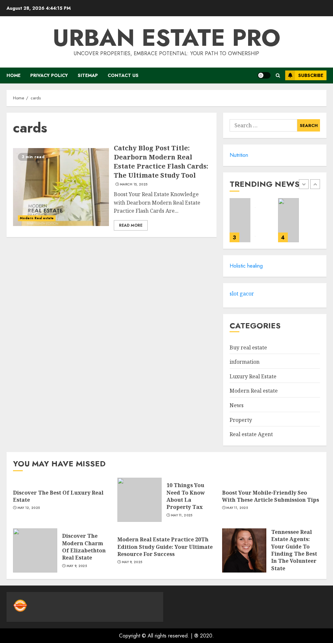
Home (13, 75)
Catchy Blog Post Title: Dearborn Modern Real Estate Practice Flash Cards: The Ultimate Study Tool (161, 162)
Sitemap (88, 75)
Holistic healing (246, 266)
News (237, 405)
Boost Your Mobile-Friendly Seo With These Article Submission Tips (270, 496)
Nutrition (239, 155)
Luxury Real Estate (253, 376)
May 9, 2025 (77, 566)
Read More (130, 225)
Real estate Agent (251, 434)
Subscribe (310, 75)
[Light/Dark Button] (264, 75)
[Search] (278, 75)
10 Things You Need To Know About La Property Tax (185, 496)
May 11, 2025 (182, 515)
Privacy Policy (49, 75)
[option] (250, 223)
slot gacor (242, 293)
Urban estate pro (166, 38)
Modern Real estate (37, 218)
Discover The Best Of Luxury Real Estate (58, 496)
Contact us (123, 75)
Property (241, 419)
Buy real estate (248, 347)
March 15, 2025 (133, 184)
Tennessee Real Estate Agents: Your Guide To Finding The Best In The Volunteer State (294, 550)
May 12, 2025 (29, 508)
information (245, 361)
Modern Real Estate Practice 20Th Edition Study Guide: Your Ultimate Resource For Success (165, 547)
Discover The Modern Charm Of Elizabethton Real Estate (84, 546)
